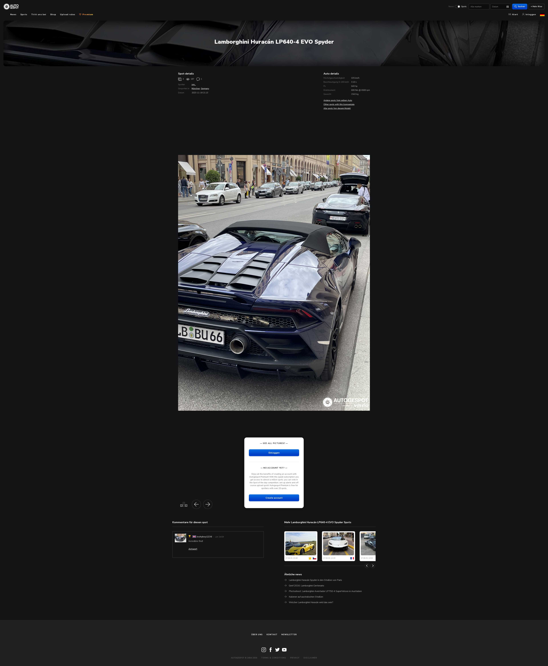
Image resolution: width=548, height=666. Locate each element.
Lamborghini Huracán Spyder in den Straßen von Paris (315, 580)
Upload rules (67, 14)
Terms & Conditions (273, 658)
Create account (274, 497)
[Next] (373, 566)
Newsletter (289, 634)
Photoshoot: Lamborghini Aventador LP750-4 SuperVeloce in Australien (325, 591)
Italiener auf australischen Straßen (306, 596)
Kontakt (272, 634)
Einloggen (274, 452)
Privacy (295, 658)
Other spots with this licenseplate (339, 104)
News (451, 7)
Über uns (257, 634)
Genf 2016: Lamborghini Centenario (306, 585)
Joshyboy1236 (204, 536)
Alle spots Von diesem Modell (337, 108)
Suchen (521, 6)
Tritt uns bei (38, 14)
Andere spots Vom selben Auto (338, 100)
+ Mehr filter (536, 6)
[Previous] (367, 566)
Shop (53, 14)
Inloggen (531, 14)
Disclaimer (310, 658)
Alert (515, 14)
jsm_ (194, 84)
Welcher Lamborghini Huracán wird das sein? (311, 602)
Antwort (193, 549)
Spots (464, 7)
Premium (87, 14)
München (196, 88)
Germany (205, 88)
